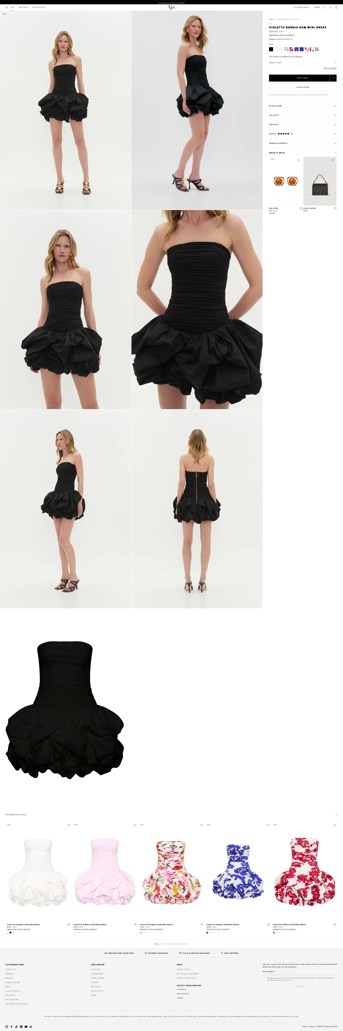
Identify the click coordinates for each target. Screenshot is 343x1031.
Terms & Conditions (186, 978)
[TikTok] (16, 1026)
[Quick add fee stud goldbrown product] (301, 208)
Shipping (9, 974)
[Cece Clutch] (320, 181)
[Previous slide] (331, 152)
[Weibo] (30, 1026)
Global (180, 998)
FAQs (7, 987)
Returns (9, 978)
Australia (181, 989)
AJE (270, 24)
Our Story (95, 970)
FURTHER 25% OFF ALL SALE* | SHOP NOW (171, 2)
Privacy (311, 1027)
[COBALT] (302, 49)
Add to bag (302, 78)
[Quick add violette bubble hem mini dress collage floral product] (202, 924)
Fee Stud (273, 208)
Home (271, 19)
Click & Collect (12, 991)
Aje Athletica (97, 991)
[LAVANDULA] (317, 49)
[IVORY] (276, 49)
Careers (94, 982)
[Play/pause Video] (197, 110)
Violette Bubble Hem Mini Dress (23, 924)
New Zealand (183, 994)
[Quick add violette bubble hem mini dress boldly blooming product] (335, 924)
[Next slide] (335, 152)
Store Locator (97, 978)
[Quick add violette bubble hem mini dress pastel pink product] (135, 924)
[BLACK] (10, 932)
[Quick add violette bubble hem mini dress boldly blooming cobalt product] (268, 924)
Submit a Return (12, 982)
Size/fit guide (330, 68)
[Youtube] (26, 1026)
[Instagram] (6, 1026)
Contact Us (10, 970)
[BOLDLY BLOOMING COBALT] (296, 49)
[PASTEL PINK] (281, 49)
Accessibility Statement (188, 974)
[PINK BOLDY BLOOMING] (307, 49)
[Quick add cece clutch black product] (335, 208)
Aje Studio (96, 987)
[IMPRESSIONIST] (312, 49)
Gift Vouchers (12, 1000)
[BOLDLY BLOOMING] (291, 49)
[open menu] (6, 7)
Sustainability (98, 974)
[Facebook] (11, 1026)
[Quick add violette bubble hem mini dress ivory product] (69, 924)
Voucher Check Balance (16, 1004)
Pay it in (272, 39)
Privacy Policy (183, 970)
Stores (317, 7)
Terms (304, 1027)
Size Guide (10, 995)
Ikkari (94, 995)
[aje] (171, 7)
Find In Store (303, 87)
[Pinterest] (21, 1026)
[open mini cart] (336, 7)
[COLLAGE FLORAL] (286, 49)
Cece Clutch (309, 208)
